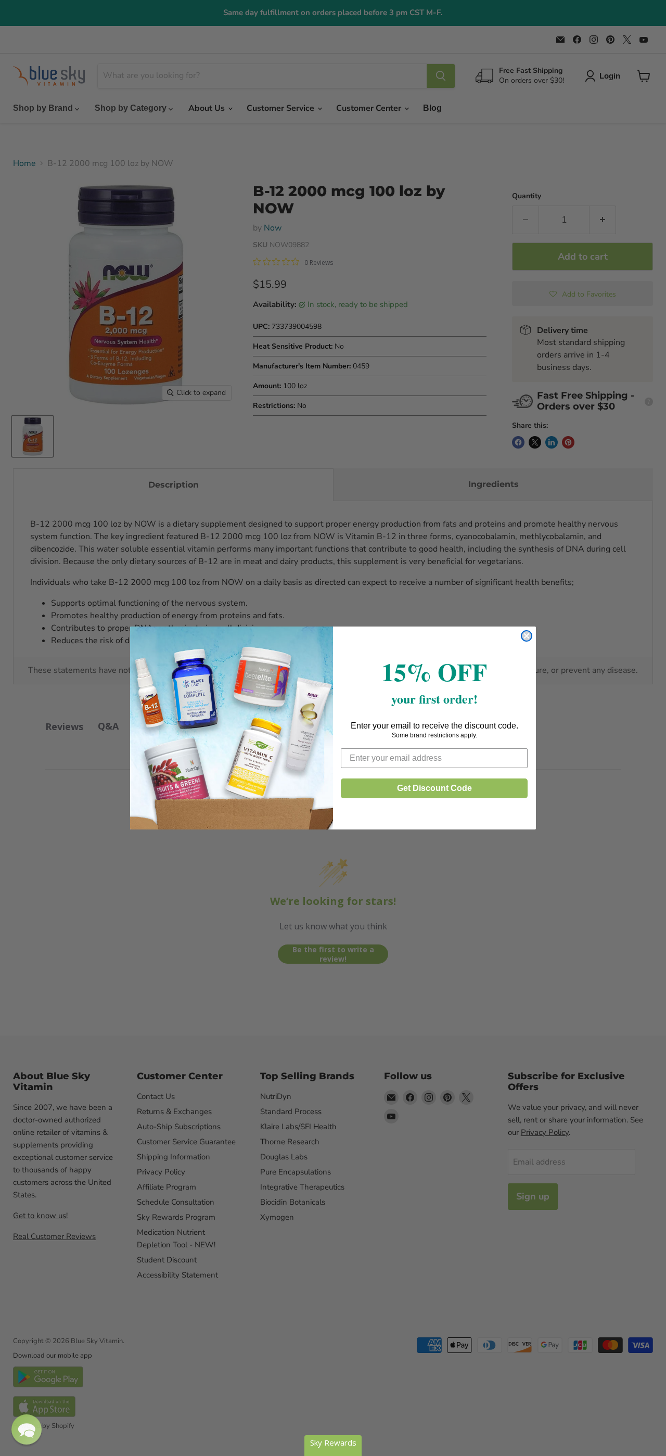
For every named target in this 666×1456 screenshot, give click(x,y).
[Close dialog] (526, 636)
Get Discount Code (434, 788)
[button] (26, 1429)
